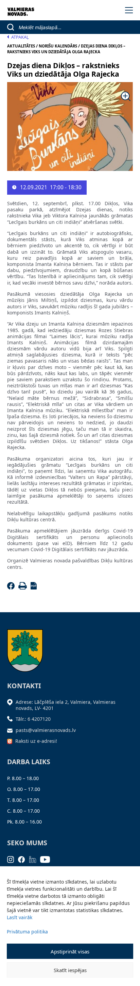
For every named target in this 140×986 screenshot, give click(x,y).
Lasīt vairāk (19, 917)
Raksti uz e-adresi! (36, 741)
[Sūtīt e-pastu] (11, 730)
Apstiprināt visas (70, 951)
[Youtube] (47, 859)
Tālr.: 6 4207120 (33, 719)
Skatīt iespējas (70, 970)
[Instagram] (12, 859)
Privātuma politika (27, 931)
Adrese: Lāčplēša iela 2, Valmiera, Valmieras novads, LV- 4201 (66, 705)
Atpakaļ (20, 37)
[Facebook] (12, 587)
